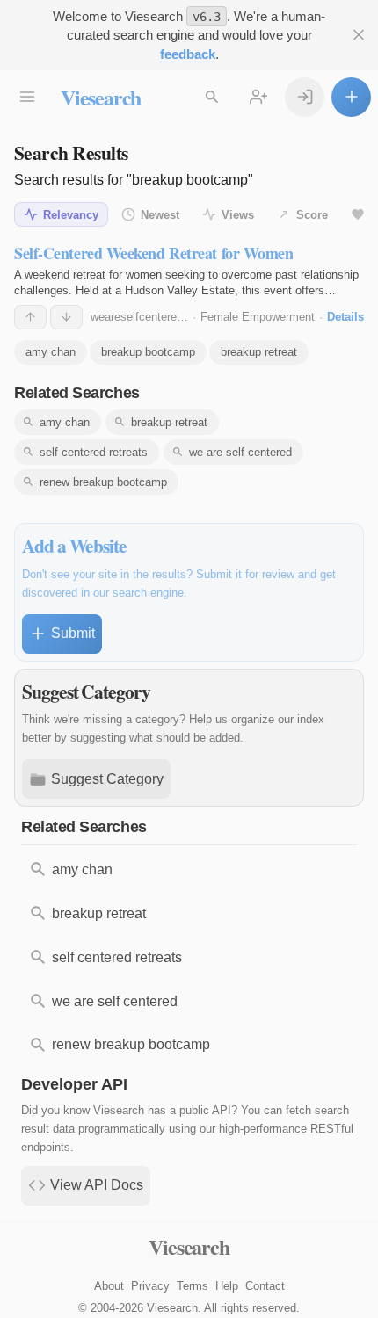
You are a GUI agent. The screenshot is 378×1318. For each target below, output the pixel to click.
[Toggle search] (211, 97)
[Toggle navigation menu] (27, 97)
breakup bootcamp (148, 351)
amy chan (50, 351)
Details (345, 316)
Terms (192, 1286)
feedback (187, 54)
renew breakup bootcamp (103, 482)
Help (226, 1286)
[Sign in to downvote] (66, 317)
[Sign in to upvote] (30, 317)
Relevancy (70, 214)
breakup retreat (259, 351)
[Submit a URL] (351, 97)
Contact (265, 1286)
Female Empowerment (257, 316)
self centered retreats (94, 452)
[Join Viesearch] (258, 97)
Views (238, 214)
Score (312, 214)
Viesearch (101, 97)
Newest (160, 214)
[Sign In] (304, 97)
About (109, 1286)
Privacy (150, 1286)
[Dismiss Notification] (358, 34)
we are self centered (240, 452)
